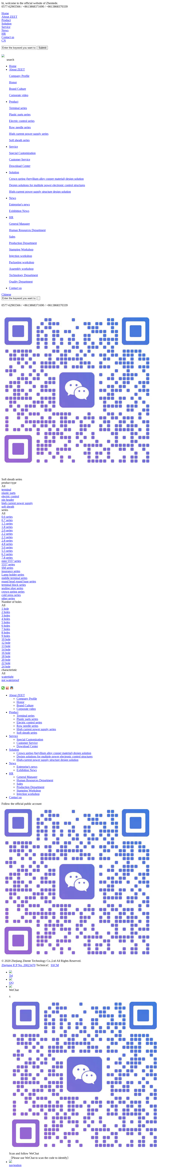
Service (6, 27)
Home (5, 13)
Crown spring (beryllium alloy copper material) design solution (46, 178)
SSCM (55, 965)
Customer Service (19, 159)
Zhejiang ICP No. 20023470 (18, 965)
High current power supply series (28, 133)
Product (6, 20)
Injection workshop (20, 255)
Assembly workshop (21, 268)
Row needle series (20, 127)
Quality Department (21, 281)
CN (4, 40)
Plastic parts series (20, 114)
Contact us (8, 37)
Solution (6, 23)
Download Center (19, 165)
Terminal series (18, 108)
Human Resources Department (27, 230)
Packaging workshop (21, 262)
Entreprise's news (19, 204)
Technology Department (23, 275)
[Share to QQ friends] (11, 687)
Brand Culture (17, 88)
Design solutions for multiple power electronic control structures (47, 185)
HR (4, 33)
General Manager (19, 223)
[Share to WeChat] (3, 687)
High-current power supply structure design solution (40, 191)
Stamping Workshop (21, 249)
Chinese (6, 294)
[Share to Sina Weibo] (7, 687)
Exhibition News (19, 210)
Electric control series (21, 121)
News (5, 30)
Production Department (23, 243)
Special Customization (22, 153)
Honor (13, 82)
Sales (12, 236)
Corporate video (18, 95)
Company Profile (19, 76)
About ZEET (9, 16)
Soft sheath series (19, 140)
